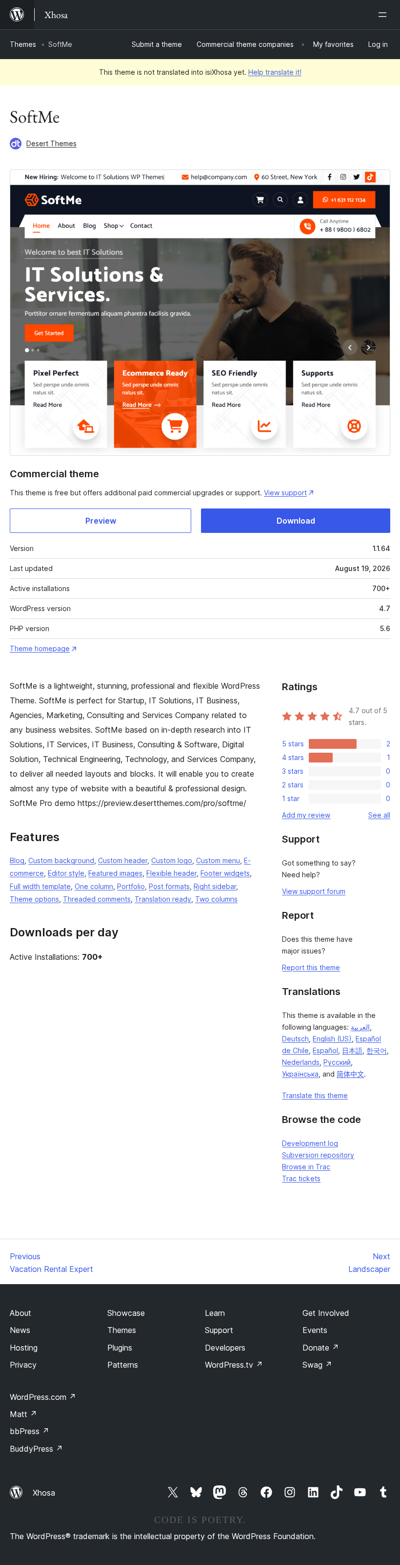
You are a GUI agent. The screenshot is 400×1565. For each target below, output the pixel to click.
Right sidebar (215, 886)
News (20, 1330)
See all (379, 815)
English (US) (332, 1039)
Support (219, 1330)
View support (285, 492)
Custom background (61, 860)
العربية (360, 1027)
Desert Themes (51, 143)
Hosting (24, 1348)
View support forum (313, 891)
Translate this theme (315, 1095)
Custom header (122, 860)
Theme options (34, 899)
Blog (17, 860)
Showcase (126, 1313)
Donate (320, 1348)
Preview (100, 521)
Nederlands (301, 1062)
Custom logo (171, 860)
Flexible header (171, 873)
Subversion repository (318, 1155)
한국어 (376, 1050)
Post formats (169, 886)
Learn (215, 1313)
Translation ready (163, 899)
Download (296, 521)
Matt (23, 1414)
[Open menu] (384, 14)
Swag (317, 1365)
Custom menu (218, 860)
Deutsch (295, 1039)
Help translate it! (274, 72)
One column (94, 886)
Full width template (40, 886)
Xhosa (44, 1493)
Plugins (119, 1348)
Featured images (115, 873)
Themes (23, 44)
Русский (337, 1062)
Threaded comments (97, 899)
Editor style (66, 873)
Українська (300, 1074)
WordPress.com (43, 1397)
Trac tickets (301, 1178)
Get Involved (325, 1313)
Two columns (216, 899)
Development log (310, 1143)
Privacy (23, 1365)
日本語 (352, 1050)
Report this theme (311, 967)
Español (325, 1050)
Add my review (306, 815)
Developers (225, 1348)
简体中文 (350, 1074)
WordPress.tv (234, 1365)
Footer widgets (225, 873)
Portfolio (131, 886)
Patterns (122, 1365)
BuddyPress (36, 1449)
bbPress (29, 1431)
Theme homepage (40, 648)
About (20, 1313)
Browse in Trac (306, 1167)
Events (314, 1330)
